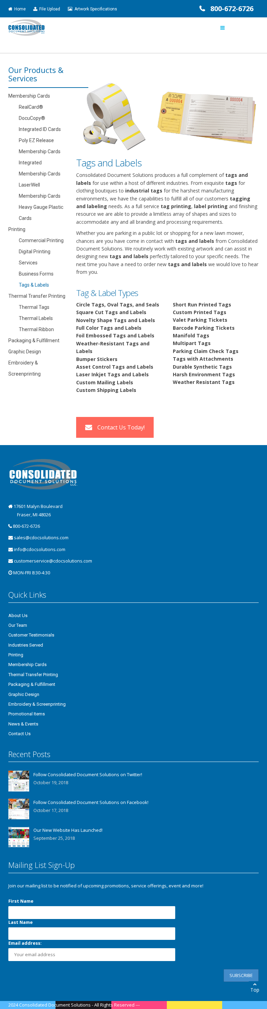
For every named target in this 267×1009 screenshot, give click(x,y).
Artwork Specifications (94, 9)
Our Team (17, 625)
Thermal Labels (36, 318)
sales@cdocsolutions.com (41, 537)
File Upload (48, 9)
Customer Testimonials (31, 635)
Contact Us (19, 733)
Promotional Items (26, 713)
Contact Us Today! (121, 427)
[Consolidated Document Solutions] (26, 27)
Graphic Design (24, 351)
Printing (16, 229)
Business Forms (36, 274)
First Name (20, 901)
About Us (17, 615)
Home (19, 9)
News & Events (23, 724)
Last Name (20, 922)
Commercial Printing (41, 240)
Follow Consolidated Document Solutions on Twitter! (87, 774)
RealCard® (31, 107)
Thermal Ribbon (36, 329)
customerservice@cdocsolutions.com (53, 561)
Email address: (25, 943)
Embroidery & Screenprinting (37, 704)
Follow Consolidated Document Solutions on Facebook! (90, 802)
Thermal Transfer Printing (36, 296)
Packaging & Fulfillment (33, 340)
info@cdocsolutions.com (39, 549)
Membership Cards (29, 96)
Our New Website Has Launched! (68, 830)
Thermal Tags (34, 307)
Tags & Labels (34, 285)
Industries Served (25, 645)
